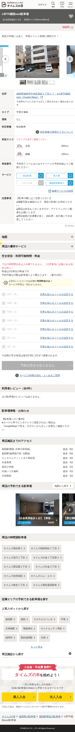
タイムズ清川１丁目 (14, 557)
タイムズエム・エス (41, 576)
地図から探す (61, 486)
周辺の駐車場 (49, 716)
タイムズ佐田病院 (13, 576)
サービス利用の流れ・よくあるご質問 (40, 375)
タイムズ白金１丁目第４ (46, 557)
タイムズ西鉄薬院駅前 (45, 585)
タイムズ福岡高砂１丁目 (44, 548)
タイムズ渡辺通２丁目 (15, 566)
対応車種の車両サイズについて (56, 132)
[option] (37, 60)
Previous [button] (5, 59)
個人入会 (19, 697)
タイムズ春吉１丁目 (14, 585)
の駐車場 (27, 716)
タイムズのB (8, 716)
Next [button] (69, 59)
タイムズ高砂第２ (13, 548)
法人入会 (56, 697)
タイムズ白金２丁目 (46, 566)
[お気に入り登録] (71, 16)
